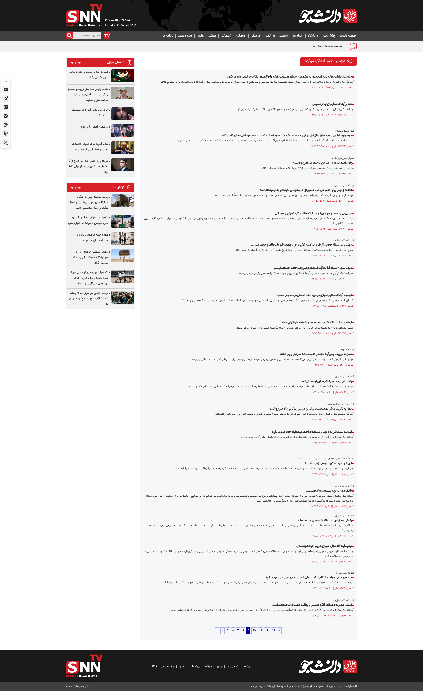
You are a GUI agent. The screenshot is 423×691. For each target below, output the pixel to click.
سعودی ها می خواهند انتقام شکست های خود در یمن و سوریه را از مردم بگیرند (308, 577)
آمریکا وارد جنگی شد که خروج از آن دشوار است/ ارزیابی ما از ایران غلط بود (88, 166)
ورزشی (212, 36)
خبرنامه (208, 666)
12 (267, 630)
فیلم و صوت (185, 36)
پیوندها (196, 666)
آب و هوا (183, 666)
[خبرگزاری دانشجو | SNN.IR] (327, 16)
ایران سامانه (71, 686)
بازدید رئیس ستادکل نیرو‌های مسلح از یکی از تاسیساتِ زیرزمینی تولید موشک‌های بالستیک (88, 95)
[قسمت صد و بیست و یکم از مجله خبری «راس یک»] (122, 75)
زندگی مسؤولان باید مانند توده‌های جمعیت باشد (324, 520)
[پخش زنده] (107, 35)
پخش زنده (328, 36)
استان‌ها (298, 36)
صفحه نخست (347, 36)
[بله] (5, 116)
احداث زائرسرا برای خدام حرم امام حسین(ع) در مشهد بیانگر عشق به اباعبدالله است (306, 190)
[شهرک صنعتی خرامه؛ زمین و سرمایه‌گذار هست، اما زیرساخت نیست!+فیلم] (122, 255)
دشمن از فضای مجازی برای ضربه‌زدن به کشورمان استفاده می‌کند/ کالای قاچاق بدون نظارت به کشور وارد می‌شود (289, 77)
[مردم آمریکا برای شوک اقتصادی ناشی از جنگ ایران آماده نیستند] (122, 147)
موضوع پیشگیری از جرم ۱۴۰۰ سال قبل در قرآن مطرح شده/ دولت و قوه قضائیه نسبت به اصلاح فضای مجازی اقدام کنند (286, 135)
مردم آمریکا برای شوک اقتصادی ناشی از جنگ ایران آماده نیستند (90, 146)
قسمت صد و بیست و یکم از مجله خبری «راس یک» (88, 74)
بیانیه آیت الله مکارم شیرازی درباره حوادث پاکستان (324, 546)
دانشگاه (313, 36)
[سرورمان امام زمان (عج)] (122, 130)
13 (273, 630)
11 (260, 630)
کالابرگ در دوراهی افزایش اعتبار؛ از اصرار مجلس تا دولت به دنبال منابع (87, 220)
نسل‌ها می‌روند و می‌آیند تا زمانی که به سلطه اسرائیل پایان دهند (316, 354)
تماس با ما (232, 666)
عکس (200, 36)
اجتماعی (226, 36)
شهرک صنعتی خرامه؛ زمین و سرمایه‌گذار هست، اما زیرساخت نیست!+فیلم (90, 257)
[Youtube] (5, 89)
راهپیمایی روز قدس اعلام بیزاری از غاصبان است (326, 381)
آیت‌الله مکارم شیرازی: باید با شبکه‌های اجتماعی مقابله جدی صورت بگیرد (312, 432)
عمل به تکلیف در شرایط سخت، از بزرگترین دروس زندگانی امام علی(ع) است (310, 409)
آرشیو (220, 666)
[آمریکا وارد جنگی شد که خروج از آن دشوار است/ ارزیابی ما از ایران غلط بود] (122, 164)
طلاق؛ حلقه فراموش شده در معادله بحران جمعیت (92, 237)
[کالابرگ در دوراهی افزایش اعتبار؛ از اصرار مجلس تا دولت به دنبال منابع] (122, 221)
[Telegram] (5, 98)
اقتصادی (241, 36)
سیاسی (284, 36)
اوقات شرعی (167, 666)
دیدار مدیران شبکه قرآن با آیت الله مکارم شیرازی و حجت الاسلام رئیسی (313, 268)
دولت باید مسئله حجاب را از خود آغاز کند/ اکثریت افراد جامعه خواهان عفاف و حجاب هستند (301, 245)
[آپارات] (5, 133)
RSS (154, 666)
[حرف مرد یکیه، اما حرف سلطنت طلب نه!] (122, 113)
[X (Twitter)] (5, 142)
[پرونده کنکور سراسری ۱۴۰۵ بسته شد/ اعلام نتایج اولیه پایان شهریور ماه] (122, 297)
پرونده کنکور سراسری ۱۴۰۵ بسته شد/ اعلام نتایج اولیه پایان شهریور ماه (88, 299)
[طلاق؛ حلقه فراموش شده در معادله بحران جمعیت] (122, 238)
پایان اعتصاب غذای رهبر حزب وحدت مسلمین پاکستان (322, 163)
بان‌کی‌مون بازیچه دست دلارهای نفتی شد (329, 491)
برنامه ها (168, 36)
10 (254, 630)
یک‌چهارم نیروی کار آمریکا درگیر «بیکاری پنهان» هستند (316, 46)
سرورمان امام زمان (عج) (94, 127)
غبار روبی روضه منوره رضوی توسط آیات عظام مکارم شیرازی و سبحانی (313, 213)
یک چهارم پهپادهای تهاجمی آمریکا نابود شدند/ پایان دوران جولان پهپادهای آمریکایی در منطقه (89, 278)
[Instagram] (5, 107)
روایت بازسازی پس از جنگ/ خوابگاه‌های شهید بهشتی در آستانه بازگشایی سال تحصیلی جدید (88, 202)
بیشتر (75, 62)
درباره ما (247, 666)
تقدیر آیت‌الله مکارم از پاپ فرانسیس (332, 104)
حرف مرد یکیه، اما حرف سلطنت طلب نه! (90, 112)
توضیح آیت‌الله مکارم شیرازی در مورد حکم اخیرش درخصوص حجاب (314, 295)
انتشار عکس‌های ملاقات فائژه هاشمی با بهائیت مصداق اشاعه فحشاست (312, 605)
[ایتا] (5, 125)
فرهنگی (255, 36)
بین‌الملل (270, 36)
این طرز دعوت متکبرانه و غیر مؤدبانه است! (328, 463)
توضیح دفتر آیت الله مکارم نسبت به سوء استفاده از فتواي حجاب (316, 322)
